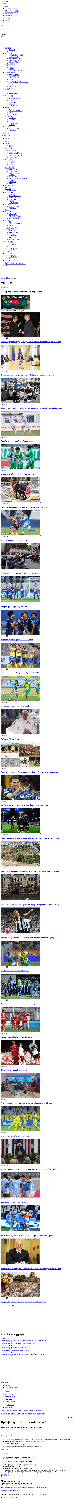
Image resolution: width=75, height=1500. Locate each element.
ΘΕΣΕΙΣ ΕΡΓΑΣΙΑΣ (15, 218)
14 (9, 1305)
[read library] (9, 1407)
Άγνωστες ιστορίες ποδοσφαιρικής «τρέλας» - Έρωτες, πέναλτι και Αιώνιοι (31, 772)
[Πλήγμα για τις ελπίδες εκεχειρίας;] (40, 899)
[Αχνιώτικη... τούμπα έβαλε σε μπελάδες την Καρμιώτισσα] (40, 998)
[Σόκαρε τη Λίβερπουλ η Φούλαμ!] (40, 1064)
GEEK (7, 107)
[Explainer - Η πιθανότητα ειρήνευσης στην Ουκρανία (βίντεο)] (40, 502)
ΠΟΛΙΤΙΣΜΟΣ (9, 95)
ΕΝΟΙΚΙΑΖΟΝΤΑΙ (15, 213)
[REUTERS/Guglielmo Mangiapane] (40, 733)
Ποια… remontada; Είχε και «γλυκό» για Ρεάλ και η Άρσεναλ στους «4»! (30, 838)
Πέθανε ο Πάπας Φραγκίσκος (12, 739)
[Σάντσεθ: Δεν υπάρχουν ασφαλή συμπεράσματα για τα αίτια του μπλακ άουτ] (40, 402)
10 (3, 1305)
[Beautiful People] (11, 1396)
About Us (32, 1410)
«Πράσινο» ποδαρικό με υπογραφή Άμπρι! (14, 1347)
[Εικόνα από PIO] (40, 369)
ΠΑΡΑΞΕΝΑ (13, 93)
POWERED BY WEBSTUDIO (35, 1414)
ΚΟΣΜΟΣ (8, 91)
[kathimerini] (9, 1394)
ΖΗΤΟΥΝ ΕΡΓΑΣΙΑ (15, 217)
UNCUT (11, 258)
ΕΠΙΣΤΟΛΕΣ (9, 265)
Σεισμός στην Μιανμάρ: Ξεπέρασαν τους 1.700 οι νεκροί (23, 1302)
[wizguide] (8, 1399)
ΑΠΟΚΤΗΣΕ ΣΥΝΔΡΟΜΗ (10, 1491)
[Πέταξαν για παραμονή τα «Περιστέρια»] (40, 435)
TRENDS (12, 85)
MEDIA (7, 251)
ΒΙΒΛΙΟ (11, 104)
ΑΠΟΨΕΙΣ (8, 126)
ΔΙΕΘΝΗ (12, 69)
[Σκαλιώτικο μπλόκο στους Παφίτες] (40, 965)
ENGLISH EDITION (11, 12)
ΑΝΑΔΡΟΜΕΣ (13, 236)
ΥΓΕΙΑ (11, 51)
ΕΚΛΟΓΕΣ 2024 (14, 57)
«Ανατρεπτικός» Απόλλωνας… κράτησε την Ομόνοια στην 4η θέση (27, 1236)
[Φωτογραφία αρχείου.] (40, 1263)
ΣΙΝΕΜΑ (12, 97)
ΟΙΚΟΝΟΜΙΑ (13, 74)
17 (14, 1305)
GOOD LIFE (9, 116)
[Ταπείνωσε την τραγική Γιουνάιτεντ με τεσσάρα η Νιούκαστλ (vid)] (40, 932)
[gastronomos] (9, 1405)
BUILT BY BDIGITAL (8, 1414)
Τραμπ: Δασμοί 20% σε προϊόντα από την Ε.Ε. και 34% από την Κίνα (29, 1169)
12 (6, 1305)
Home (6, 6)
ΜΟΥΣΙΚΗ (12, 100)
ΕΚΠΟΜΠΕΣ (9, 253)
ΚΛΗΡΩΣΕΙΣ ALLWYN (17, 71)
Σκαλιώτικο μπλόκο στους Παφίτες (15, 971)
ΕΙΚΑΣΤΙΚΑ (13, 102)
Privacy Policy (23, 1410)
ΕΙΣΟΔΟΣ (8, 20)
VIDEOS (8, 260)
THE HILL (12, 130)
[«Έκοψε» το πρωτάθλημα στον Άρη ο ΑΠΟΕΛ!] (40, 667)
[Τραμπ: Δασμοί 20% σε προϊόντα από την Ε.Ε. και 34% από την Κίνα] (40, 1164)
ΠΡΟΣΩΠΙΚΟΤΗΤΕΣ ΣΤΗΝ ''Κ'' (15, 264)
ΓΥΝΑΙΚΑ (12, 118)
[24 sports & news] (11, 1387)
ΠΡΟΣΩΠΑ (12, 238)
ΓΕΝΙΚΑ (11, 234)
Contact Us (39, 1410)
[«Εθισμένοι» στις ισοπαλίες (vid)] (40, 535)
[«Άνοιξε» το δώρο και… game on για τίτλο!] (40, 468)
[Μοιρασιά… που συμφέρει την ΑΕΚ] (40, 700)
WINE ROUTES (14, 255)
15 (11, 1305)
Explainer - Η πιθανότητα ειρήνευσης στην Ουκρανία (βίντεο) (25, 507)
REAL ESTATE (14, 76)
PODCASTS (13, 257)
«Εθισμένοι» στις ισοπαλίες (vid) (14, 540)
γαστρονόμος (9, 13)
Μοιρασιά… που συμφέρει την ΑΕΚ (15, 706)
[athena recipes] (10, 1401)
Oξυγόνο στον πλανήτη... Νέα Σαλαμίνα (16, 1037)
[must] (7, 1391)
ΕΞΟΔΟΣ (12, 125)
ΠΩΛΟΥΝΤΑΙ (13, 215)
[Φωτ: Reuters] (40, 568)
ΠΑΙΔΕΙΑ (12, 50)
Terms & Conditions (12, 1410)
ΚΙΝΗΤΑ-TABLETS (15, 111)
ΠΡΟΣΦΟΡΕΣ (9, 262)
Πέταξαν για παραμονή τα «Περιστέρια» (17, 441)
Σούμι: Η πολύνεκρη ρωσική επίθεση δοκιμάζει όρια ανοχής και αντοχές (30, 905)
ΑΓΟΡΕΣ (12, 79)
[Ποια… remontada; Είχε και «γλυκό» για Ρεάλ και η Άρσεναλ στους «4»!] (40, 833)
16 (12, 1305)
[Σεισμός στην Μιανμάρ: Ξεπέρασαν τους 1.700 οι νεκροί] (40, 1296)
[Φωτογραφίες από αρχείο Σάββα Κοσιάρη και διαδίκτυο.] (40, 766)
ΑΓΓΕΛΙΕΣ (8, 211)
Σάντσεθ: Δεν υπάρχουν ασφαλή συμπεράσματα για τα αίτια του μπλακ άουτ (31, 408)
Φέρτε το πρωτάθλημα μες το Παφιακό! (17, 640)
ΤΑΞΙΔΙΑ (12, 121)
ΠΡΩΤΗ (7, 142)
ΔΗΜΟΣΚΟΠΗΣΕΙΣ (15, 60)
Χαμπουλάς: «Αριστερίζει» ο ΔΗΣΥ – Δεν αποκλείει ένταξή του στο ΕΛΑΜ (31, 1269)
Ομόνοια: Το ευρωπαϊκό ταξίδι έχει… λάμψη (15, 1350)
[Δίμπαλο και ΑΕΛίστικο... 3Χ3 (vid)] (40, 1131)
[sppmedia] (5, 1382)
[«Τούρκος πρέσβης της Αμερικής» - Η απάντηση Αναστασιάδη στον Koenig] (40, 336)
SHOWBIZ (12, 119)
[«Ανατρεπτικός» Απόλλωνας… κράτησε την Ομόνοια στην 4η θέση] (40, 1230)
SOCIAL (11, 112)
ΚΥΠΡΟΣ (8, 48)
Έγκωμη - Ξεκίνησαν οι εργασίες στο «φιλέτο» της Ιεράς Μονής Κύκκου (30, 871)
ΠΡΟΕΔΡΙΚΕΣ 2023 (15, 58)
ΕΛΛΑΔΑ (12, 67)
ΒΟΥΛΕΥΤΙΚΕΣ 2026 (16, 55)
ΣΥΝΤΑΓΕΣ (13, 123)
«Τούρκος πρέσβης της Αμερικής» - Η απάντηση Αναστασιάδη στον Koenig (31, 342)
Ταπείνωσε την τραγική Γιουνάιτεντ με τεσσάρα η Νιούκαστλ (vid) (27, 938)
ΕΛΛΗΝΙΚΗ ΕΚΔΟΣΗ (12, 10)
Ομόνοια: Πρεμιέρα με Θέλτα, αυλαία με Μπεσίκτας (17, 1343)
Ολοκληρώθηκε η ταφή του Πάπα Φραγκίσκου (20, 573)
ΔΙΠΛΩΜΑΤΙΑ (14, 62)
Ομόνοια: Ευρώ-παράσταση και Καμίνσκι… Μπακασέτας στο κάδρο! (22, 1354)
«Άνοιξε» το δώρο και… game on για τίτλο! (18, 474)
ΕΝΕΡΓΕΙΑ (12, 86)
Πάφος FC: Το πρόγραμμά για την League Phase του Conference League (23, 1340)
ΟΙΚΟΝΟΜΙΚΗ (10, 72)
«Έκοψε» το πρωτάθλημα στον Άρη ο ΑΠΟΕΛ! (20, 673)
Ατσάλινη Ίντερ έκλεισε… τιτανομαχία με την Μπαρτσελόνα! (25, 805)
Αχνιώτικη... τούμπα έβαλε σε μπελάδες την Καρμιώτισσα (24, 1004)
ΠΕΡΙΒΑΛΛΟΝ (10, 185)
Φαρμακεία (8, 15)
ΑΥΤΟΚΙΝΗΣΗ (14, 114)
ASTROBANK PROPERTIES (18, 83)
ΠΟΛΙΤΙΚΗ (8, 53)
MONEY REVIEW (15, 81)
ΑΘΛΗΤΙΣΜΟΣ (10, 64)
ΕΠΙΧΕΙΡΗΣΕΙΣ (14, 78)
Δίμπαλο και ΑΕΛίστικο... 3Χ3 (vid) (15, 1136)
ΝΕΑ (10, 109)
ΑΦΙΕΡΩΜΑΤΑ (10, 229)
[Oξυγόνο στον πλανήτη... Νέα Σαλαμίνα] (40, 1031)
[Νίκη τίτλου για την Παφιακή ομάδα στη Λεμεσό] (40, 1197)
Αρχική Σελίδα (5, 278)
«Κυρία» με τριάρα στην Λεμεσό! (14, 607)
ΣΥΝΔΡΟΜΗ (5, 1475)
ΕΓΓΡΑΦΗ (4, 1450)
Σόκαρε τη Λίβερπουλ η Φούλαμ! (14, 1070)
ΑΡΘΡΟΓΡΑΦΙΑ (14, 128)
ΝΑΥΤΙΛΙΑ (12, 88)
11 (4, 1305)
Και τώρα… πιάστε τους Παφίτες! (14, 1202)
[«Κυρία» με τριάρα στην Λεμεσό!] (40, 601)
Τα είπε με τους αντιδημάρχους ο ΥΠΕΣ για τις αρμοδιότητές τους (27, 375)
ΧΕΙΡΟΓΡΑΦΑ (13, 105)
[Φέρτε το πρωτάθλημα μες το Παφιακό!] (40, 634)
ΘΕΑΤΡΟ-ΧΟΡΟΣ (15, 98)
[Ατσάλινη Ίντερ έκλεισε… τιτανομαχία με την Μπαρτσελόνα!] (40, 800)
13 (7, 1305)
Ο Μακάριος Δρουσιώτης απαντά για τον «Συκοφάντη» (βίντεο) (26, 1103)
